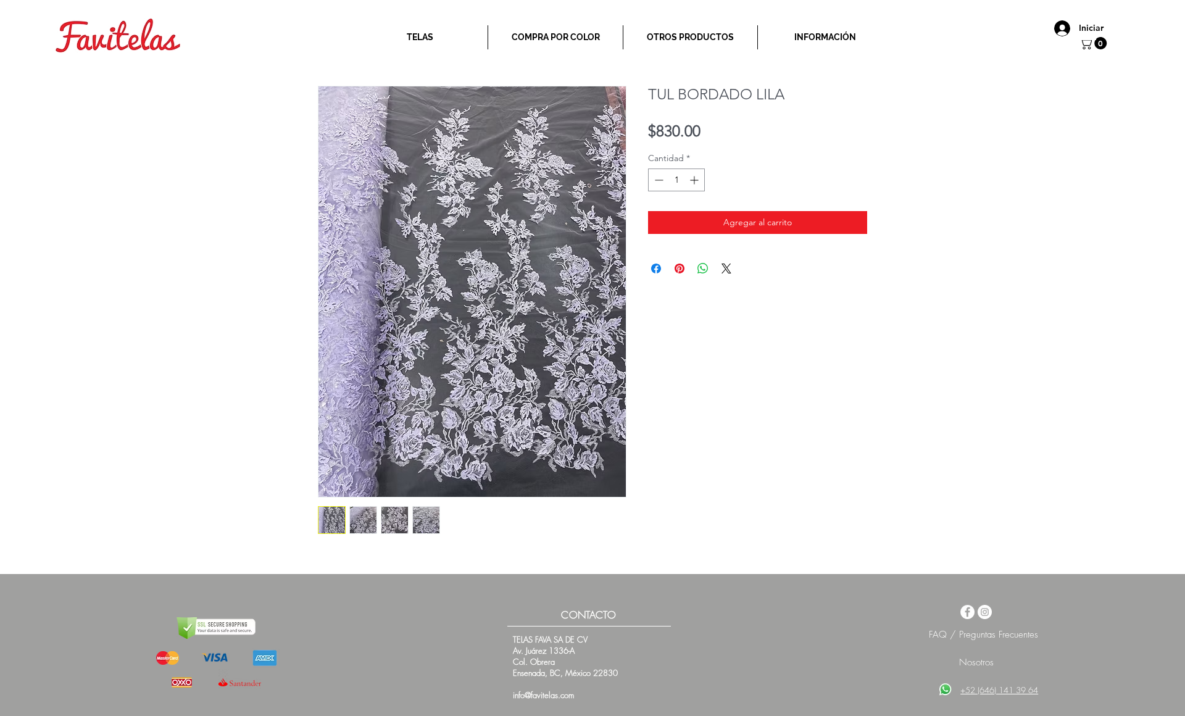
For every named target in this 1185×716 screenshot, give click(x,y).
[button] (1094, 43)
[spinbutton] (676, 180)
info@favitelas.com (543, 695)
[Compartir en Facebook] (656, 268)
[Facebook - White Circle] (967, 612)
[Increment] (695, 180)
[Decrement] (657, 180)
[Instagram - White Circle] (985, 612)
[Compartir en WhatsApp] (703, 268)
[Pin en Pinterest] (679, 268)
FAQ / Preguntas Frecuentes (983, 634)
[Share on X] (726, 268)
